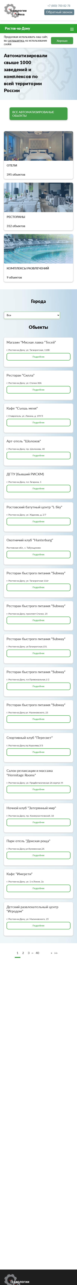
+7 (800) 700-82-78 (58, 5)
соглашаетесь (16, 40)
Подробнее (38, 356)
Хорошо (62, 40)
